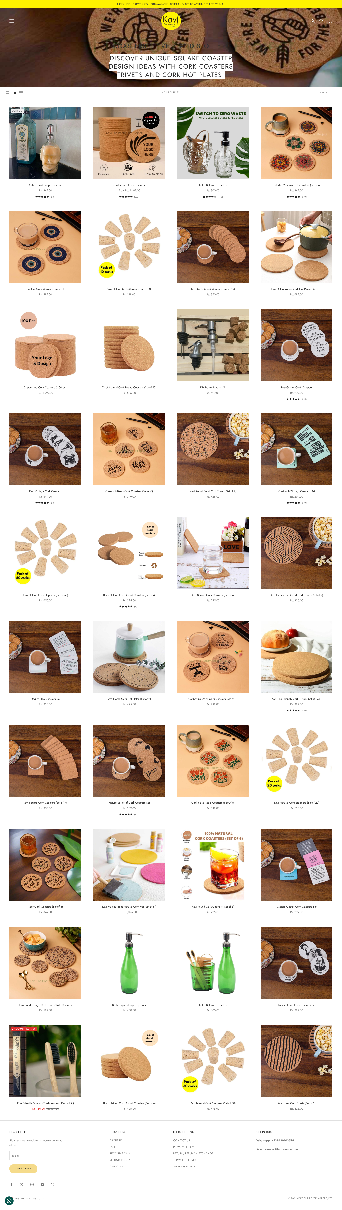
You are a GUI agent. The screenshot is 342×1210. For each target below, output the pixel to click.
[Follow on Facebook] (11, 1184)
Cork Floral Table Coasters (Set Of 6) (213, 803)
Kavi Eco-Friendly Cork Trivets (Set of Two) (296, 699)
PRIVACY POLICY (183, 1147)
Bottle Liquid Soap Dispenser (45, 185)
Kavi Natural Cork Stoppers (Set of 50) (45, 595)
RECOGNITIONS (120, 1153)
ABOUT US (116, 1140)
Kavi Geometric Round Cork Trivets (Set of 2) (296, 595)
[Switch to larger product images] (8, 92)
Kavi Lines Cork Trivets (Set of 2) (296, 1103)
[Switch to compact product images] (21, 92)
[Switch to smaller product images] (14, 92)
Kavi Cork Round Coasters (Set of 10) (213, 289)
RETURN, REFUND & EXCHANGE (193, 1153)
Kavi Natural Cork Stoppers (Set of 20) (296, 803)
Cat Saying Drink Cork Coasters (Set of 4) (212, 699)
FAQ (112, 1147)
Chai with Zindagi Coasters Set (296, 491)
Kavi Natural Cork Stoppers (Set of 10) (129, 289)
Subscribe (23, 1168)
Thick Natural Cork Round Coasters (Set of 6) (129, 1103)
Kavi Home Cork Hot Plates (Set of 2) (129, 699)
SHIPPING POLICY (184, 1166)
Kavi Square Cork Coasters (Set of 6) (213, 595)
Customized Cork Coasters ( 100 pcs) (45, 387)
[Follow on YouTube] (42, 1184)
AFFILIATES (116, 1166)
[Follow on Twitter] (22, 1184)
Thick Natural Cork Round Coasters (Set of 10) (129, 387)
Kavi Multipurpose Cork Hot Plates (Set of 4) (296, 289)
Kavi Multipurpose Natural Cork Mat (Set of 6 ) (129, 907)
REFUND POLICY (120, 1160)
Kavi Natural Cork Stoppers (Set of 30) (213, 1103)
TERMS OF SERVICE (185, 1160)
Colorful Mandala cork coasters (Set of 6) (297, 185)
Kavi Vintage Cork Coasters (45, 491)
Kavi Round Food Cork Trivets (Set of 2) (213, 491)
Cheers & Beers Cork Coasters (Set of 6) (129, 491)
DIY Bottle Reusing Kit (212, 387)
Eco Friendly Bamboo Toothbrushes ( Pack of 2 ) (45, 1103)
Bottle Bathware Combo (213, 185)
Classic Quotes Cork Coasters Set (296, 907)
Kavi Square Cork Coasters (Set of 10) (45, 803)
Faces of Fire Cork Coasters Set (296, 1005)
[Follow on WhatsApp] (53, 1184)
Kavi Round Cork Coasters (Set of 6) (213, 907)
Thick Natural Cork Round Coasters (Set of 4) (129, 595)
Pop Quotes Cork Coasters (296, 387)
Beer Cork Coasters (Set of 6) (45, 907)
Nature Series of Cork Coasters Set (129, 803)
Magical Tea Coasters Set (45, 699)
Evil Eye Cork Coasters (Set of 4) (45, 289)
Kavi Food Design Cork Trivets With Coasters (45, 1005)
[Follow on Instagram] (32, 1184)
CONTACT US (181, 1140)
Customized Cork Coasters (129, 185)
